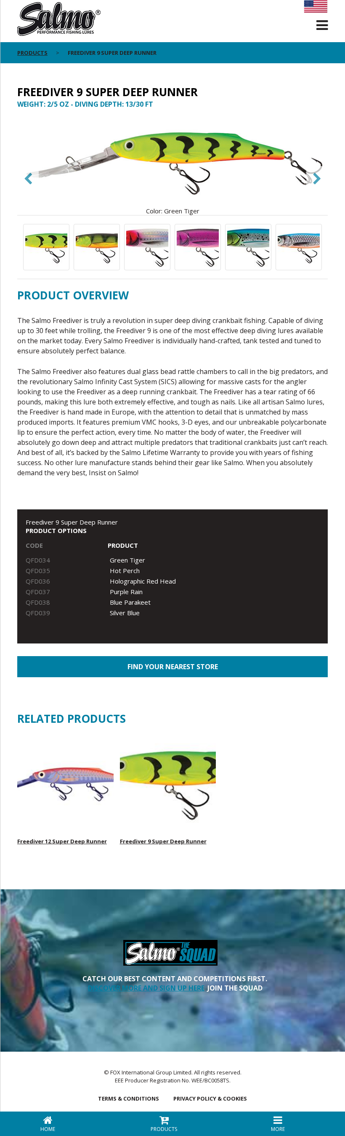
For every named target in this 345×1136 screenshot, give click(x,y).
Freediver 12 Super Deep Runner (62, 841)
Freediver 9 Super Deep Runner (163, 841)
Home (47, 1129)
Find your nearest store (172, 666)
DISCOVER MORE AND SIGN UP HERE (146, 988)
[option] (172, 166)
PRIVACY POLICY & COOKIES (210, 1098)
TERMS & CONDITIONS (128, 1098)
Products (32, 53)
